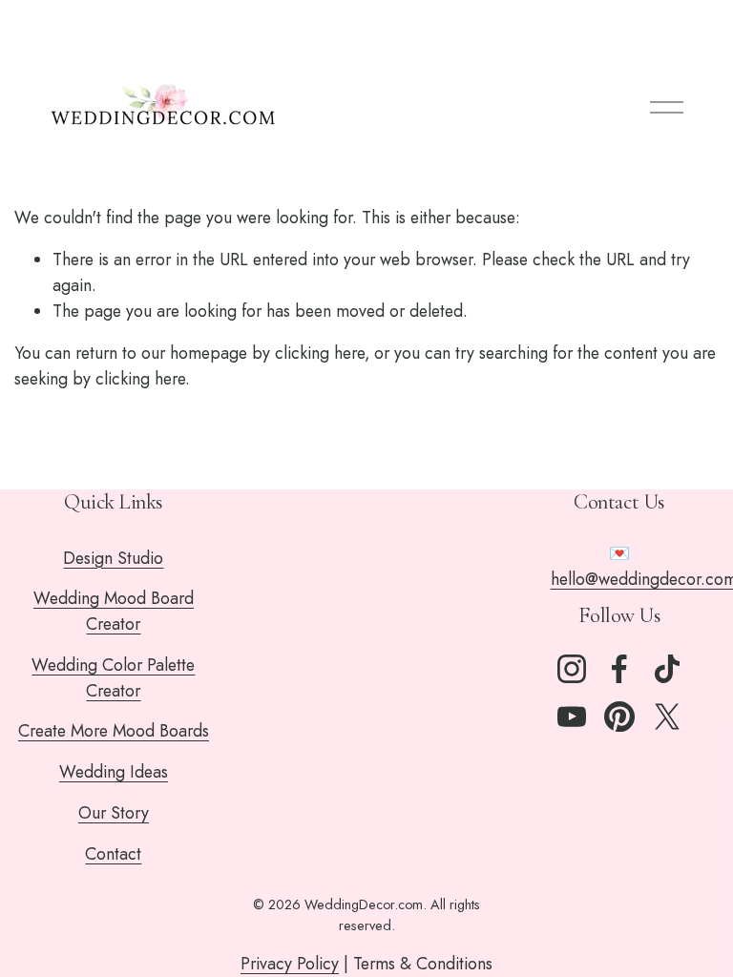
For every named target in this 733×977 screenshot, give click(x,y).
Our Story (113, 812)
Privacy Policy (290, 963)
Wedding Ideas (113, 771)
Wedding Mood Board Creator (113, 611)
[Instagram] (571, 669)
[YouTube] (571, 716)
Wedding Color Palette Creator (113, 678)
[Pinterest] (619, 716)
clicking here (320, 353)
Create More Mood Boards (113, 730)
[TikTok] (667, 669)
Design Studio (113, 558)
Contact (113, 854)
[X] (667, 716)
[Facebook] (619, 669)
